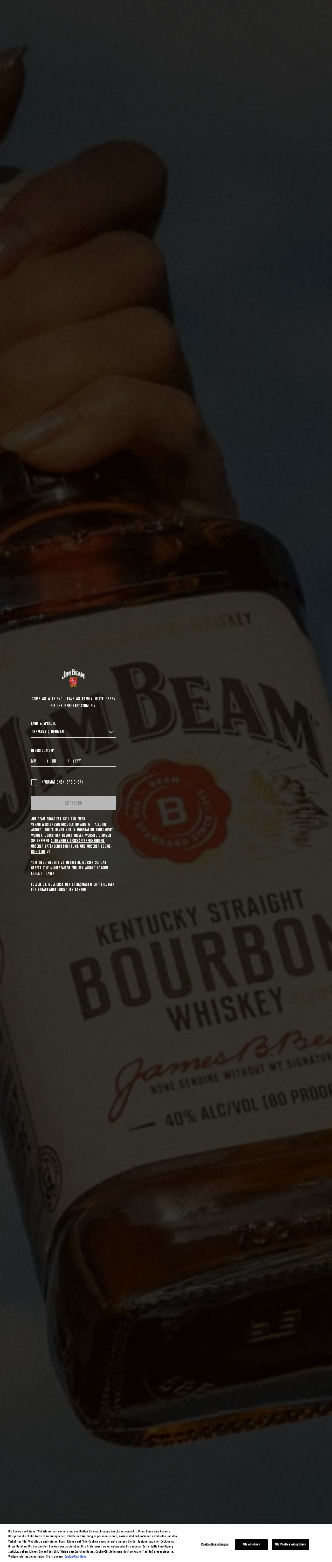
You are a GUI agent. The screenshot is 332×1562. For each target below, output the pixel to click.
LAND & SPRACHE (43, 723)
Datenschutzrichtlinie (62, 846)
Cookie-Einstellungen (215, 1544)
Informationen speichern (62, 782)
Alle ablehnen (251, 1544)
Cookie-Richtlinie (75, 1556)
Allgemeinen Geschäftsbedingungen (77, 841)
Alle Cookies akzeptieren (290, 1544)
